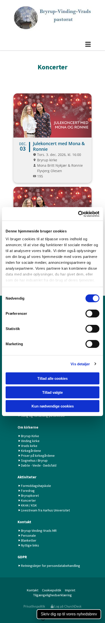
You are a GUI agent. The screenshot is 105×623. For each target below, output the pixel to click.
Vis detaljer (80, 364)
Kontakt (24, 522)
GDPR (22, 557)
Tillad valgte (52, 392)
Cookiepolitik (51, 590)
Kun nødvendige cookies (53, 406)
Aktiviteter (27, 477)
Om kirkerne (28, 427)
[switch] (92, 314)
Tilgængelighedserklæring (52, 595)
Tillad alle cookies (52, 378)
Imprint (70, 590)
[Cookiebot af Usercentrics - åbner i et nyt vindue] (78, 214)
